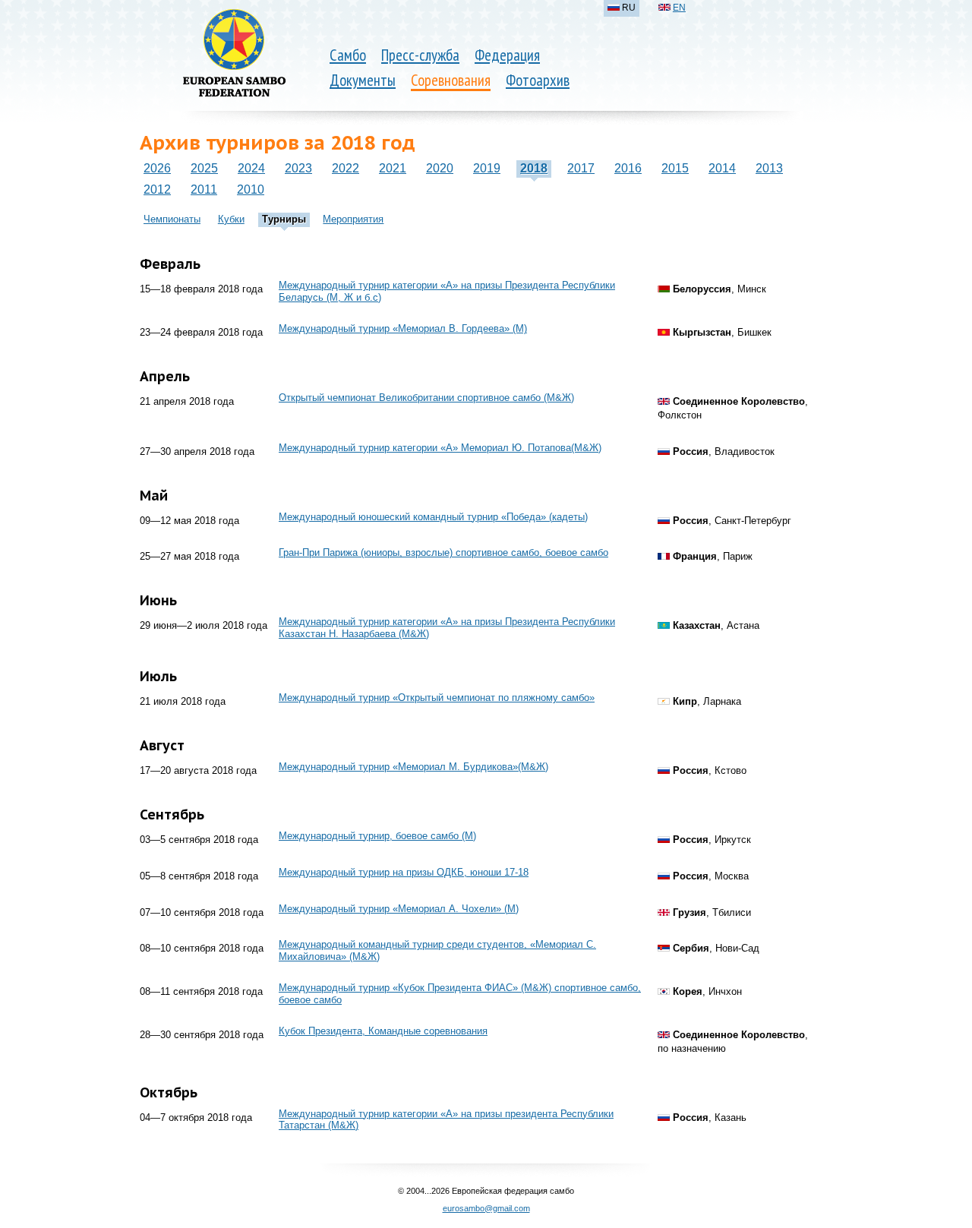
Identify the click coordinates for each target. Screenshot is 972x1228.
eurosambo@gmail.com (486, 1208)
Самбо (348, 55)
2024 (251, 168)
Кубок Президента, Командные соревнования (383, 1031)
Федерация (507, 55)
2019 (486, 168)
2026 (157, 168)
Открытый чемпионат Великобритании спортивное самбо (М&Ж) (426, 397)
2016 (628, 168)
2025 (204, 168)
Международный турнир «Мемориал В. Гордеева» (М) (403, 328)
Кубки (231, 219)
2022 (345, 168)
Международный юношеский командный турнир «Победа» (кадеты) (433, 516)
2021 (392, 168)
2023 (298, 168)
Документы (363, 80)
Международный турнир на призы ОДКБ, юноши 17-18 (404, 872)
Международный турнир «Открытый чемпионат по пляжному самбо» (437, 697)
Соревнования (451, 80)
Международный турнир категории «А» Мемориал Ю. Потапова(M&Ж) (440, 447)
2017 (581, 168)
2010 (250, 189)
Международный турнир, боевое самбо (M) (377, 835)
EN (679, 7)
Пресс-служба (420, 55)
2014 (722, 168)
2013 (769, 168)
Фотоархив (538, 80)
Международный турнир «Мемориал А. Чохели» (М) (399, 908)
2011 (204, 189)
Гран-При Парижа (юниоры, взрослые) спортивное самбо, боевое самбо (443, 552)
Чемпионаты (172, 219)
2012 (157, 189)
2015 (675, 168)
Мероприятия (353, 219)
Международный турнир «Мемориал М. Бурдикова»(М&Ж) (413, 766)
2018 (534, 168)
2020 (439, 168)
